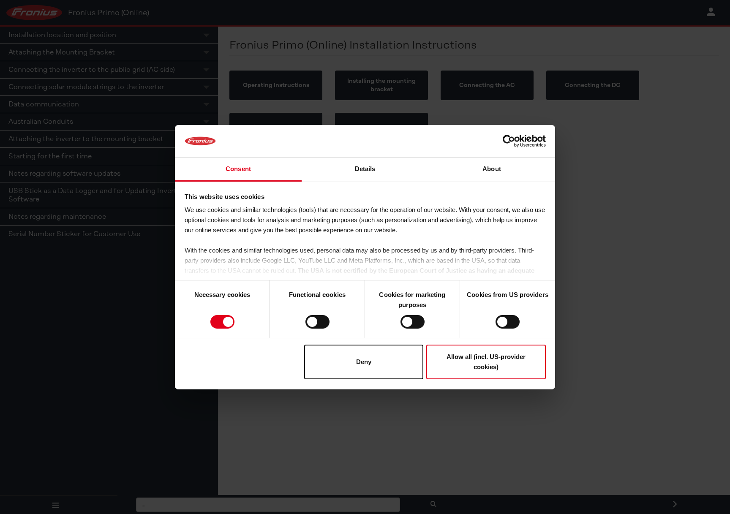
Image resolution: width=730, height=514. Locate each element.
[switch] (317, 322)
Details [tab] (365, 168)
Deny (363, 361)
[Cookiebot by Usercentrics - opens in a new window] (509, 141)
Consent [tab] (238, 168)
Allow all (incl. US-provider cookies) (486, 361)
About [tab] (491, 168)
